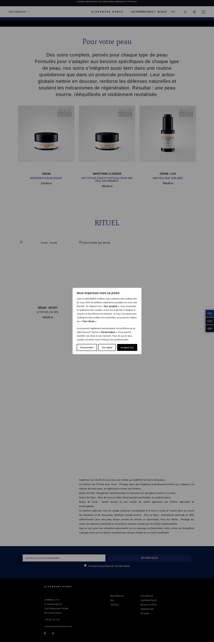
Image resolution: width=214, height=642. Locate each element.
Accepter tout (127, 347)
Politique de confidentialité (114, 339)
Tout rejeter (107, 347)
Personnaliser (87, 347)
